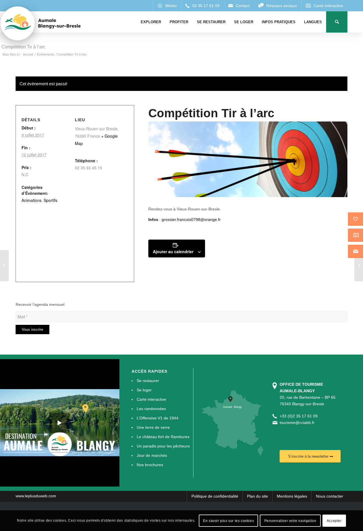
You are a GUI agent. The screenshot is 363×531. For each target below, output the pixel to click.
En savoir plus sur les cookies (228, 521)
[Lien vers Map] (324, 5)
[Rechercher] (336, 22)
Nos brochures (150, 464)
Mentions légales (292, 496)
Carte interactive (151, 399)
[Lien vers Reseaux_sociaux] (277, 5)
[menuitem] (150, 22)
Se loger (144, 390)
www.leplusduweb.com (36, 496)
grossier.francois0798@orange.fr (191, 219)
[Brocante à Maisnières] (4, 265)
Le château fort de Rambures (163, 436)
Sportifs (50, 200)
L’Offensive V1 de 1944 (157, 418)
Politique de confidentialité (214, 496)
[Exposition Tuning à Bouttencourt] (358, 265)
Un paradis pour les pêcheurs (163, 446)
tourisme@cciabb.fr (297, 422)
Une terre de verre (153, 427)
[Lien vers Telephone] (202, 5)
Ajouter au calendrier (173, 251)
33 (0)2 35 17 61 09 (300, 416)
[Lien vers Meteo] (167, 5)
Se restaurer (148, 380)
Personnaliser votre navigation (290, 521)
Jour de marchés (152, 455)
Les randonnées (151, 408)
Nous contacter (329, 496)
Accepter (334, 521)
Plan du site (257, 496)
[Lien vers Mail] (239, 5)
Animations (31, 200)
